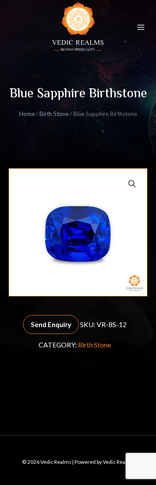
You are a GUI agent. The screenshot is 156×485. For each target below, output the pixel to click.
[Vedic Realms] (78, 27)
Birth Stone (53, 113)
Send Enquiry (51, 324)
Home (27, 113)
